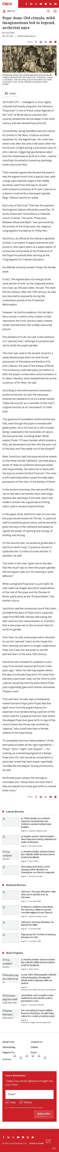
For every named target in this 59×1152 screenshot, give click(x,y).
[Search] (48, 11)
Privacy (32, 1143)
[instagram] (45, 4)
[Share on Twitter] (45, 41)
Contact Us (36, 1042)
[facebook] (26, 4)
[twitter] (36, 4)
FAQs (34, 1052)
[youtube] (40, 4)
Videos (34, 1047)
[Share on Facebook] (36, 41)
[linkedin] (31, 4)
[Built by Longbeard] (54, 1148)
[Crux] (7, 3)
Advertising (8, 1047)
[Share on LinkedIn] (40, 41)
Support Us (8, 1052)
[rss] (50, 4)
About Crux (8, 1042)
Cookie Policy (43, 1143)
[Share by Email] (50, 41)
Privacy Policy (37, 1107)
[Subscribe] (55, 4)
